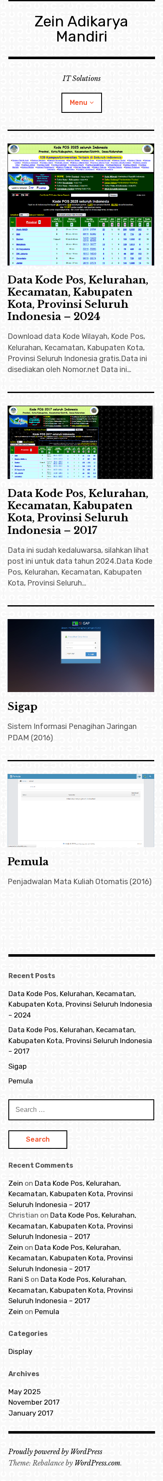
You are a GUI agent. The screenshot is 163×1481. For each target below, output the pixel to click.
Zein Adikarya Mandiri (81, 28)
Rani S (18, 1279)
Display (20, 1351)
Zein (15, 1183)
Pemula (28, 862)
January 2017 (30, 1413)
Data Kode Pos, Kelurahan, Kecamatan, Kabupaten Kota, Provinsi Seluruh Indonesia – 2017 (78, 511)
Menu (78, 103)
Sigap (23, 706)
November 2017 (34, 1402)
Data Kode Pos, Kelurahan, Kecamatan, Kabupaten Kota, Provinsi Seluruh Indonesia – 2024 (78, 298)
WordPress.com (97, 1463)
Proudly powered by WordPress (55, 1451)
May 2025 (24, 1391)
